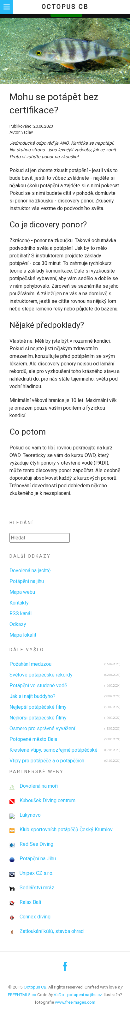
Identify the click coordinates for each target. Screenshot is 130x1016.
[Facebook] (65, 969)
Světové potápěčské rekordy (41, 675)
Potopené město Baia (33, 739)
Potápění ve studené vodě (38, 685)
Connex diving (35, 917)
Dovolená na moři (39, 786)
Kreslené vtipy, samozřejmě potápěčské (53, 750)
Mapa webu (22, 592)
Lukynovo (30, 815)
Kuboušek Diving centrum (47, 800)
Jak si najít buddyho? (32, 696)
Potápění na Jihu (38, 859)
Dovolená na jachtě (29, 571)
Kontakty (19, 603)
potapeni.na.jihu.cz (84, 994)
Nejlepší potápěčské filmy (38, 707)
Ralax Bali (30, 902)
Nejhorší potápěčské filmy (38, 718)
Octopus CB (65, 6)
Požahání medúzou (30, 664)
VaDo (59, 994)
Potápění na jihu (26, 581)
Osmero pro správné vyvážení (42, 728)
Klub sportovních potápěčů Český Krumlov (66, 830)
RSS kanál (20, 613)
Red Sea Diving (36, 844)
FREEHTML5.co (22, 994)
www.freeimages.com (75, 1002)
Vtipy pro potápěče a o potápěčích (46, 761)
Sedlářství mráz (37, 888)
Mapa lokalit (22, 635)
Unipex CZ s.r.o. (36, 873)
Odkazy (17, 624)
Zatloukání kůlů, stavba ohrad (52, 931)
